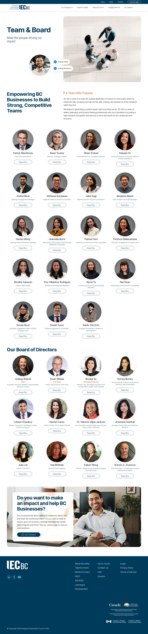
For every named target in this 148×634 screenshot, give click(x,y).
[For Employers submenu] (72, 7)
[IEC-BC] (20, 7)
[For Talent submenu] (132, 7)
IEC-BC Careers (29, 534)
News (111, 2)
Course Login (134, 2)
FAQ (100, 572)
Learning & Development (81, 587)
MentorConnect (82, 572)
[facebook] (14, 577)
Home (103, 2)
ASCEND (79, 580)
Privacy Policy (126, 568)
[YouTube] (19, 577)
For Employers (66, 7)
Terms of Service (128, 572)
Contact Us (103, 568)
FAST (77, 576)
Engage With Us (114, 7)
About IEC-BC (98, 7)
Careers (101, 576)
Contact (120, 2)
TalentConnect (82, 568)
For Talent (127, 7)
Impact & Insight (82, 7)
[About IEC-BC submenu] (103, 7)
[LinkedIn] (9, 577)
